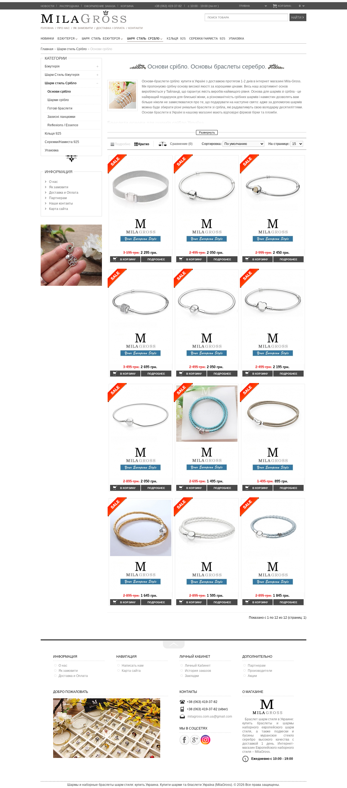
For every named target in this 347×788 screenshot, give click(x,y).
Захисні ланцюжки (61, 117)
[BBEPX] (174, 644)
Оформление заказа (99, 6)
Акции (252, 676)
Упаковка (236, 39)
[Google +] (195, 740)
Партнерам (58, 198)
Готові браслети (59, 108)
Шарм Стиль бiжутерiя (101, 39)
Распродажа (69, 6)
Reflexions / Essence (62, 125)
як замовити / (84, 28)
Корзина (127, 6)
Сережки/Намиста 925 (207, 39)
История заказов (198, 671)
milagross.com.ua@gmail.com (210, 716)
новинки (47, 39)
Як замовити (58, 187)
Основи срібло (59, 91)
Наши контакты (61, 203)
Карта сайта (58, 209)
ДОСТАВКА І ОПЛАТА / (111, 28)
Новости (47, 6)
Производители (260, 671)
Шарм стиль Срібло (143, 39)
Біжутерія (66, 39)
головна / (48, 28)
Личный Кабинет (198, 665)
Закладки (192, 676)
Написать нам (132, 665)
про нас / (64, 28)
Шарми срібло (58, 100)
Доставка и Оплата (63, 192)
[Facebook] (184, 740)
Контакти (135, 28)
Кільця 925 (176, 39)
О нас (53, 182)
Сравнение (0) (181, 144)
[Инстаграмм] (205, 743)
